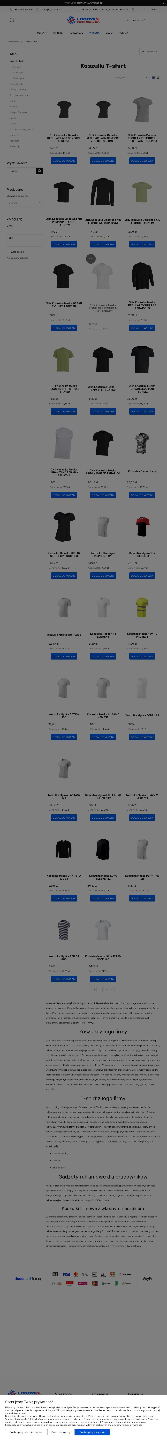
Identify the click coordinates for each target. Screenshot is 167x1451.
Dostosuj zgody (61, 1432)
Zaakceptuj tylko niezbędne (26, 1432)
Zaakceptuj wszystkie (92, 1432)
